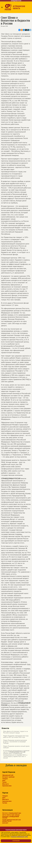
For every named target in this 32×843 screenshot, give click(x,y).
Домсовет (5, 823)
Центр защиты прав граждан (11, 814)
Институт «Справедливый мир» (11, 813)
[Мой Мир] (24, 30)
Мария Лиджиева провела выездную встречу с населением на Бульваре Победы (14, 742)
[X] (26, 30)
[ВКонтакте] (19, 30)
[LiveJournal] (28, 30)
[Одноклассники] (22, 30)
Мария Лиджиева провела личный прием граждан (16, 746)
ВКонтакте (5, 784)
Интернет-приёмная (8, 777)
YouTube (4, 803)
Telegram (5, 778)
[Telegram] (30, 30)
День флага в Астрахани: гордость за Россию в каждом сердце (15, 732)
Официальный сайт (7, 775)
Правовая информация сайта (19, 836)
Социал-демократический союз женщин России (11, 820)
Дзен (3, 780)
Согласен (16, 840)
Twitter (4, 782)
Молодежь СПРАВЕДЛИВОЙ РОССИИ (10, 817)
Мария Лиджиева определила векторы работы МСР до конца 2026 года (15, 736)
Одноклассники (6, 785)
